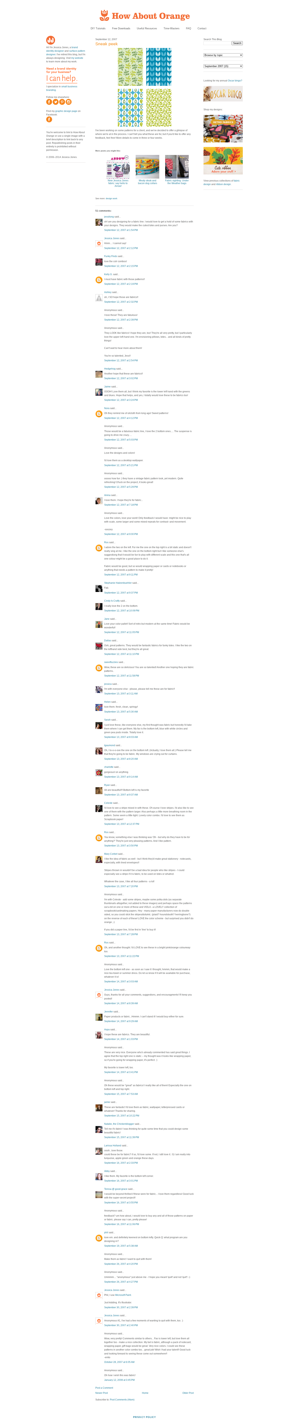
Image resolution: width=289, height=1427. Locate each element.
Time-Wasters (171, 28)
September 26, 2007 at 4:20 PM (121, 1264)
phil (106, 1232)
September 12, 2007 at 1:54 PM (121, 230)
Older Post (188, 1393)
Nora (107, 408)
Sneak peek (106, 43)
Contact (202, 28)
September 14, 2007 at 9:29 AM (121, 1021)
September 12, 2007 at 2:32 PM (121, 302)
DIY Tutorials (98, 28)
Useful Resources (147, 28)
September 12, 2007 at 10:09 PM (121, 610)
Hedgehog (110, 368)
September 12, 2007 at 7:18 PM (121, 504)
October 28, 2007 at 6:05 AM (119, 1362)
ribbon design (223, 184)
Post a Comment (104, 1387)
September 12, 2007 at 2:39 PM (121, 319)
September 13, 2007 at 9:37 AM (121, 794)
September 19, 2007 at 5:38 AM (121, 1245)
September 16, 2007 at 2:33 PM (121, 1163)
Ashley (107, 292)
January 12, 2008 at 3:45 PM (119, 1380)
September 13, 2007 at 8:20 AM (121, 759)
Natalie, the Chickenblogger (119, 1124)
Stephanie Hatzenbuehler (118, 583)
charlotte (108, 767)
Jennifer (108, 1011)
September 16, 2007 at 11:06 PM (121, 1224)
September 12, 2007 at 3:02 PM (121, 378)
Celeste (108, 803)
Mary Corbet (110, 854)
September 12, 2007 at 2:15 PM (121, 266)
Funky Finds (110, 256)
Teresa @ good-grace (115, 1189)
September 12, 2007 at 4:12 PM (121, 418)
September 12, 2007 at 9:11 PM (121, 574)
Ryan (107, 785)
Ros (106, 542)
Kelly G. (108, 274)
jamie (107, 1102)
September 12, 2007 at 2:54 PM (121, 360)
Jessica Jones (111, 238)
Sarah (107, 719)
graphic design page (66, 111)
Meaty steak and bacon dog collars (147, 182)
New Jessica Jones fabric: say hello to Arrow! (118, 183)
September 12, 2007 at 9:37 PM (121, 592)
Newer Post (101, 1393)
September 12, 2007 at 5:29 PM (121, 487)
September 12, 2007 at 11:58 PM (121, 675)
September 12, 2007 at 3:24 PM (121, 400)
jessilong (109, 216)
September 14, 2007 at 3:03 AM (121, 981)
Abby (107, 1171)
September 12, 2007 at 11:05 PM (121, 632)
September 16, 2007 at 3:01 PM (121, 1180)
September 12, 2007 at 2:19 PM (121, 284)
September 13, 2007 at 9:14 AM (121, 776)
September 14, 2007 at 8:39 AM (121, 1003)
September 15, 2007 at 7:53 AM (121, 1094)
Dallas (107, 640)
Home (145, 1393)
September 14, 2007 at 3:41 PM (121, 1072)
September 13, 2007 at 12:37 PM (121, 824)
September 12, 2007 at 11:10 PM (121, 654)
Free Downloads (121, 28)
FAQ (188, 28)
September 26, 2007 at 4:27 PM (121, 1281)
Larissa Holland (112, 1145)
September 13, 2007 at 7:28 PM (121, 934)
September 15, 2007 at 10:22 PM (121, 1115)
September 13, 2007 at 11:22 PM (121, 956)
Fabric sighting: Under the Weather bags (177, 182)
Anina (107, 495)
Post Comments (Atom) (122, 1399)
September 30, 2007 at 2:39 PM (121, 1307)
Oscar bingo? (235, 80)
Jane (107, 619)
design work (111, 198)
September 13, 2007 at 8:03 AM (121, 737)
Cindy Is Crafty (112, 600)
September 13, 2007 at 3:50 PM (121, 845)
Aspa (107, 1029)
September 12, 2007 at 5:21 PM (121, 465)
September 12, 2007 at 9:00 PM (121, 534)
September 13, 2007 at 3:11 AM (121, 693)
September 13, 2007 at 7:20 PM (121, 886)
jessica (108, 684)
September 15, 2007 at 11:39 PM (121, 1137)
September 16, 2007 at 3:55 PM (121, 1202)
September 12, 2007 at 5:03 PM (121, 439)
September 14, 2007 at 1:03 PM (121, 1039)
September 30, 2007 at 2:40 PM (121, 1325)
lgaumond (109, 745)
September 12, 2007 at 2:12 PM (121, 248)
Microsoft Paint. (123, 1295)
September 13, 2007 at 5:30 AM (121, 711)
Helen (107, 702)
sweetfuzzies (111, 662)
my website (77, 58)
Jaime (107, 386)
